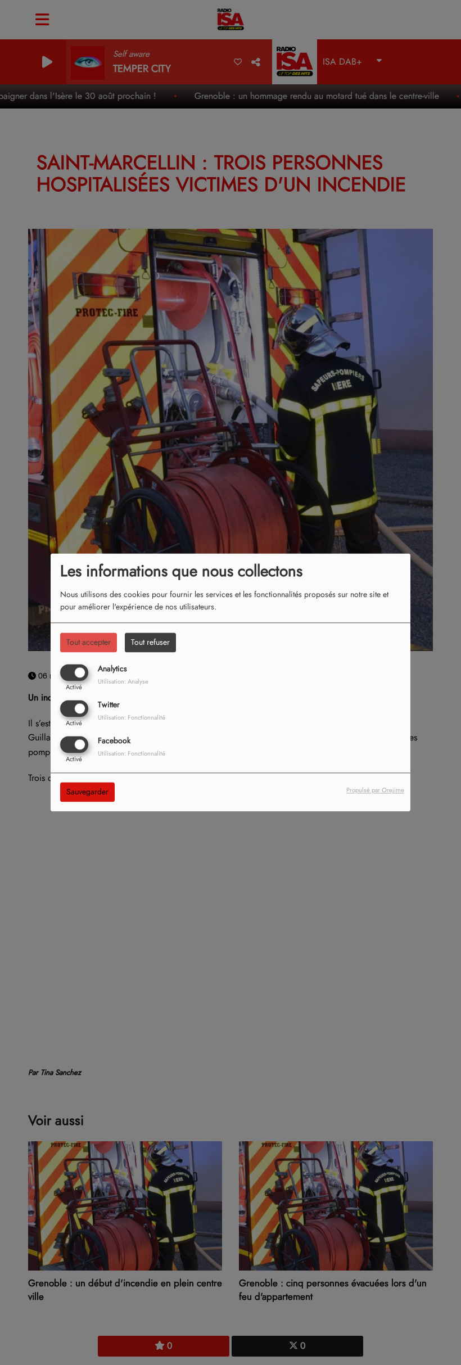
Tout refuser (150, 642)
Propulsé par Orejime (375, 790)
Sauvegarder (87, 792)
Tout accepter (88, 642)
